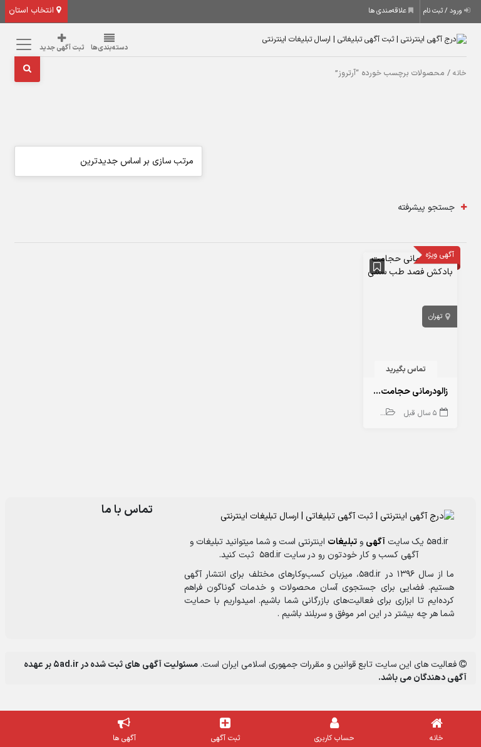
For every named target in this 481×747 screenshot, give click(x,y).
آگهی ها (124, 738)
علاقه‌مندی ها (388, 11)
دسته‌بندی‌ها (109, 48)
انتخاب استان (32, 10)
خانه (460, 73)
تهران (435, 316)
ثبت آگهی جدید (62, 48)
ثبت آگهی (225, 738)
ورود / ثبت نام (443, 11)
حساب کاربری (334, 738)
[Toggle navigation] (22, 44)
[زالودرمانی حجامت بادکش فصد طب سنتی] (410, 265)
